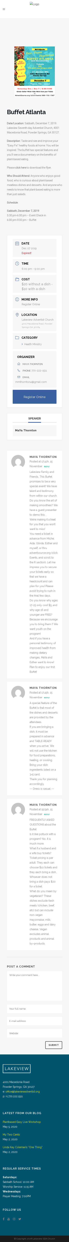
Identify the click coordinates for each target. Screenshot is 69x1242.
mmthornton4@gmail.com (31, 381)
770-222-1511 (39, 370)
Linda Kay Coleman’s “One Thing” (23, 1147)
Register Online (31, 304)
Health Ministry (33, 344)
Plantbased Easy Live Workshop (22, 1121)
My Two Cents (11, 1134)
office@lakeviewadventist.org (23, 1091)
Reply (46, 467)
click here (20, 167)
